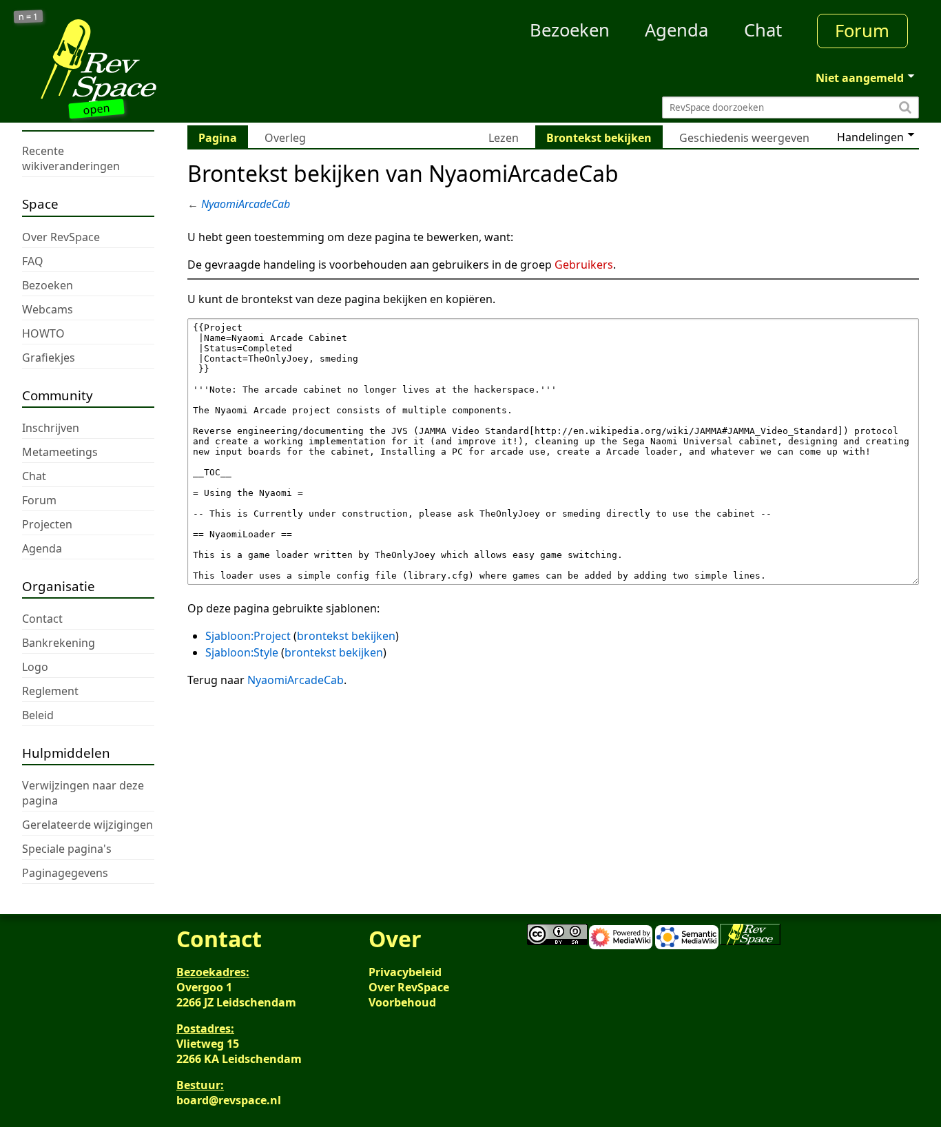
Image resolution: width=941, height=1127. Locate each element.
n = (29, 16)
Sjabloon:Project (248, 635)
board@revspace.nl (228, 1100)
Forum (862, 31)
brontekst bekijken (346, 635)
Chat (763, 30)
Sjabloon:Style (241, 652)
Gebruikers (584, 264)
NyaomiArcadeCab (245, 203)
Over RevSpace (409, 987)
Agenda (676, 30)
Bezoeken (570, 30)
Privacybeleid (405, 972)
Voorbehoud (402, 1002)
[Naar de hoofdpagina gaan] (134, 60)
